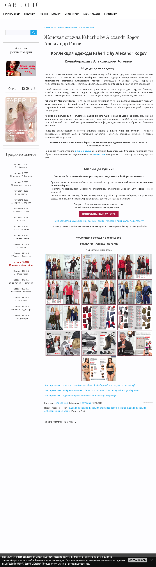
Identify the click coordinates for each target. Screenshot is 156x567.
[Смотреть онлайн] (21, 119)
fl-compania (85, 402)
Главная (48, 27)
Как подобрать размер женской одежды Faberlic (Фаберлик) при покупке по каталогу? (99, 220)
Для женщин (87, 27)
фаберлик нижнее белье (57, 410)
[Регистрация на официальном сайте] (21, 68)
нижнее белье (83, 150)
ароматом (99, 154)
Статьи (59, 27)
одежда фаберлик (78, 407)
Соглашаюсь (137, 560)
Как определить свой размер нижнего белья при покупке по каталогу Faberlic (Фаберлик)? (92, 390)
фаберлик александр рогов (103, 407)
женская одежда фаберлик (132, 407)
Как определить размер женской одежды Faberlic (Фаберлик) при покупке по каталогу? (90, 385)
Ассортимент (72, 27)
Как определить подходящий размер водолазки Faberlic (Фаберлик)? (80, 395)
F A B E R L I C (21, 5)
